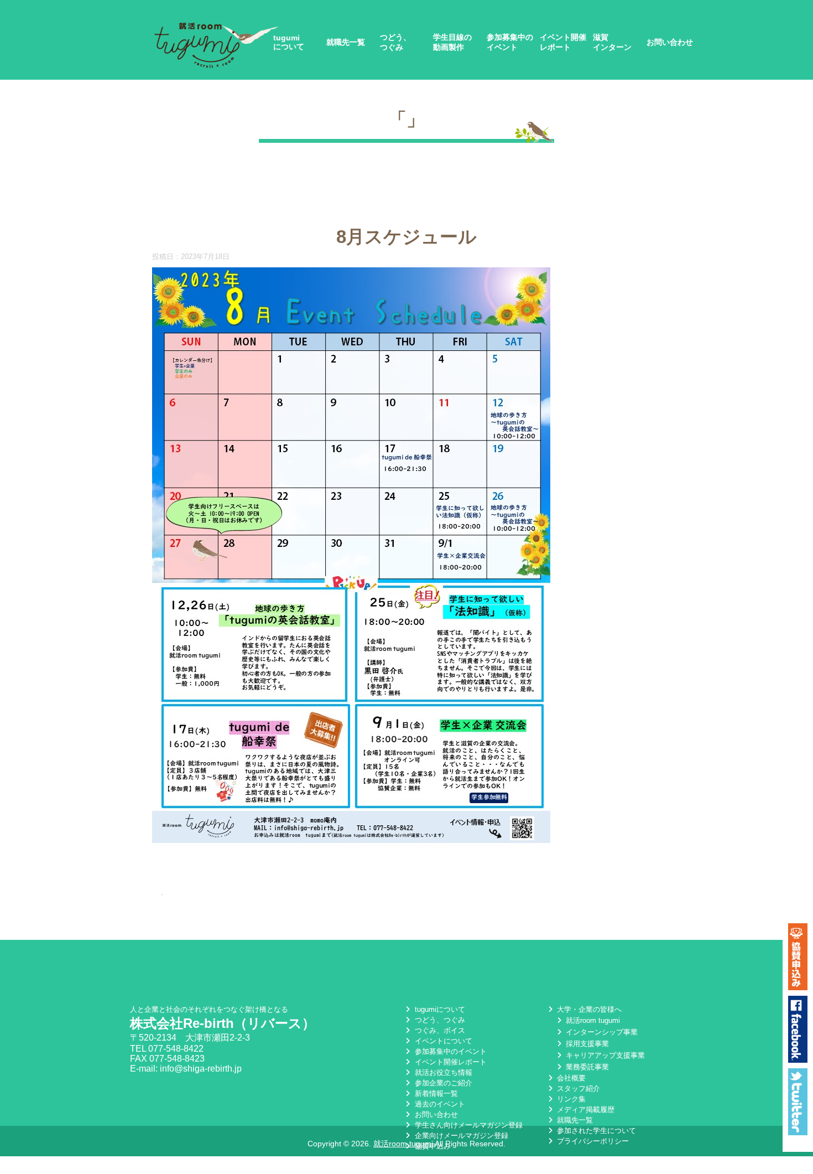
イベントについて (442, 1041)
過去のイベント (439, 1104)
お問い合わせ (670, 42)
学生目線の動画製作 (452, 42)
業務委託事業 (586, 1067)
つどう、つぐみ (395, 42)
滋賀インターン (612, 42)
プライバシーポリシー (592, 1141)
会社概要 (570, 1078)
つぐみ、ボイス (439, 1030)
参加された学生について (595, 1130)
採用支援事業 (586, 1043)
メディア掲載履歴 (584, 1109)
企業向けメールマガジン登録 (460, 1135)
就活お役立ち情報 (442, 1072)
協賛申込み (431, 1146)
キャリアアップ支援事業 (604, 1055)
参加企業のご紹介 (442, 1083)
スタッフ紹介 (577, 1088)
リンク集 (570, 1099)
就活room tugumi (592, 1020)
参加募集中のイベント (510, 42)
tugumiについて (288, 42)
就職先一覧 (345, 42)
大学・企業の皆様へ (588, 1009)
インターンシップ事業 (601, 1032)
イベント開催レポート (563, 42)
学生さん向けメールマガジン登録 (467, 1125)
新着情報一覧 (435, 1093)
